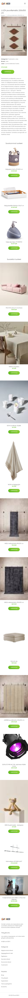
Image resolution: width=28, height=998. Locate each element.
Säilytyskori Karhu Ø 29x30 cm (14, 169)
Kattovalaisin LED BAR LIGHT (14, 861)
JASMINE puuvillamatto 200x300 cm (14, 720)
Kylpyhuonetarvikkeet (7, 950)
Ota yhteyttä (4, 978)
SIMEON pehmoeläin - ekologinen (14, 825)
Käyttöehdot (4, 981)
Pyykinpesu (4, 956)
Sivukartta (4, 986)
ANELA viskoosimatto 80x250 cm (14, 543)
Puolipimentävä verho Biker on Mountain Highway (14, 898)
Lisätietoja (7, 71)
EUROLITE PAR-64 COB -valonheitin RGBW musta (14, 765)
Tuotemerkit (11, 59)
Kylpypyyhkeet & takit (7, 953)
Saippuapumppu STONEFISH (14, 242)
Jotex (16, 59)
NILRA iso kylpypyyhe (14, 484)
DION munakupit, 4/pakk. (14, 425)
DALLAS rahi (14, 661)
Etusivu (3, 15)
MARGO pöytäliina (14, 366)
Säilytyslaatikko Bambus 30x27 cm (14, 205)
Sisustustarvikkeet (6, 962)
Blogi (2, 975)
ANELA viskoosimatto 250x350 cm (14, 602)
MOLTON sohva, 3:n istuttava (14, 308)
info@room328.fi (5, 941)
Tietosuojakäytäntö (6, 984)
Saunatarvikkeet (5, 959)
